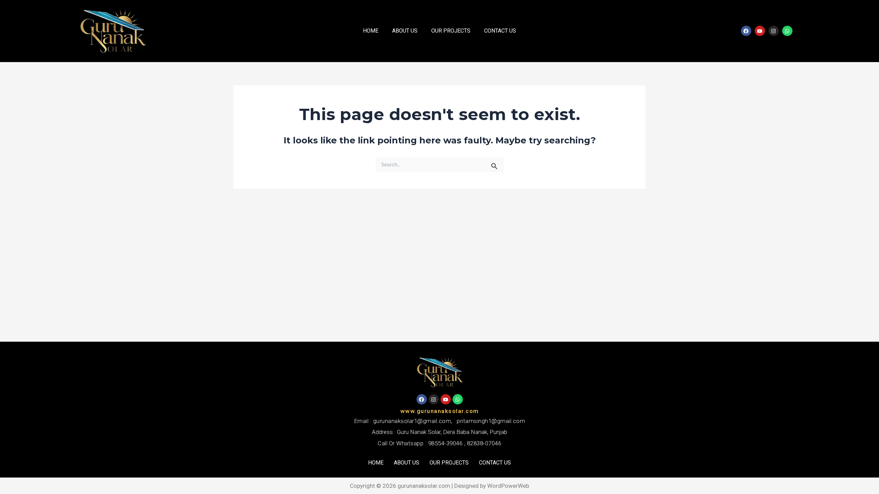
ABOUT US (405, 30)
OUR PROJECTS (450, 30)
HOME (370, 30)
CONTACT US (500, 30)
